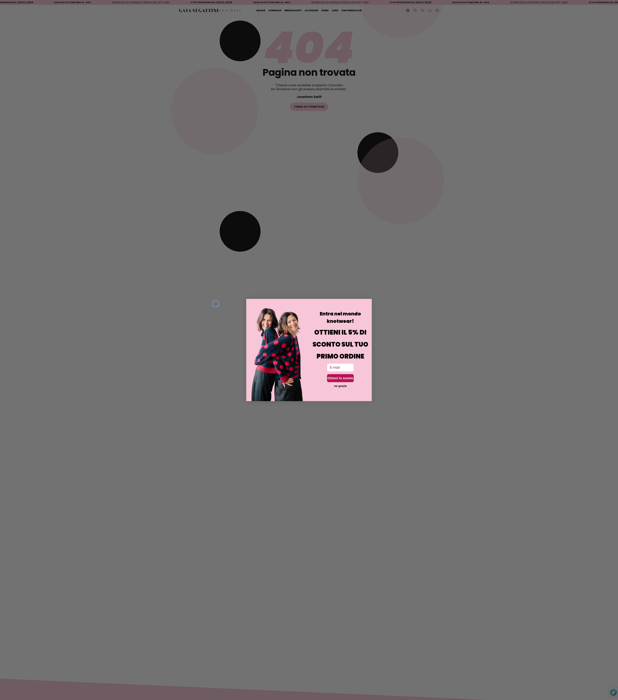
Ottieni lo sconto (340, 378)
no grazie (340, 386)
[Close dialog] (216, 304)
